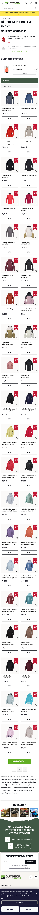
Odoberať (30, 862)
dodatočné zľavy (13, 13)
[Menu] (2, 3)
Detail (10, 118)
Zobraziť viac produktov (19, 51)
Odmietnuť (10, 909)
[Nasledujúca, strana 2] (19, 769)
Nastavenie (19, 902)
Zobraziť (24, 73)
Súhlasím (29, 910)
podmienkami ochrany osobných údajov (19, 868)
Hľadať (35, 8)
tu (2, 898)
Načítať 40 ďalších (18, 761)
